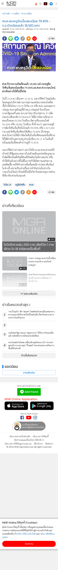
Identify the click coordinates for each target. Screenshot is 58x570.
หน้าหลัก (6, 13)
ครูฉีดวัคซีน (20, 184)
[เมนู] (2, 3)
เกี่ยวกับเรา (38, 443)
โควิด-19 (7, 184)
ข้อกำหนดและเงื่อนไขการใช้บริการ (29, 439)
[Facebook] (22, 417)
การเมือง (15, 13)
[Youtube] (28, 417)
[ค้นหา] (40, 4)
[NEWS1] (45, 3)
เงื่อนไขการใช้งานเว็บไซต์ (25, 533)
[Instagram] (35, 417)
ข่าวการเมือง (26, 13)
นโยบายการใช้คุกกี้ (41, 436)
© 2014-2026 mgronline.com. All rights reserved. (29, 446)
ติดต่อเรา (49, 443)
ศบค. (31, 184)
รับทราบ (29, 544)
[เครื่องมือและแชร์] (56, 4)
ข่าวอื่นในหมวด (29, 355)
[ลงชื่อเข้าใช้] (51, 3)
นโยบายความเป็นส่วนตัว (19, 436)
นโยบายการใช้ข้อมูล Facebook (18, 443)
